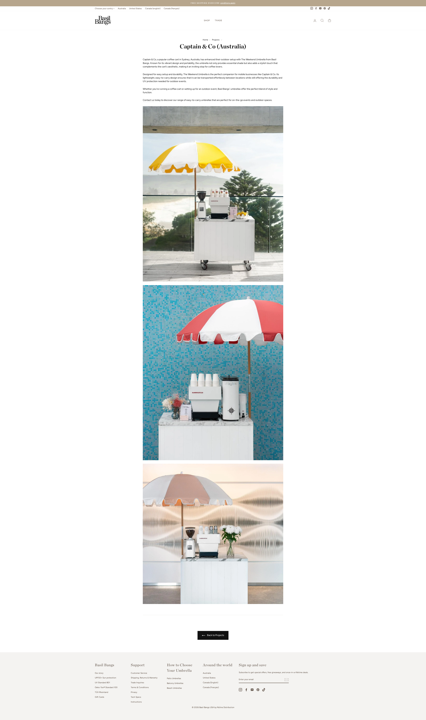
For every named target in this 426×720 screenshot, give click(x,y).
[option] (213, 3)
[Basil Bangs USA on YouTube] (252, 689)
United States (135, 8)
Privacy (134, 692)
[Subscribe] (286, 680)
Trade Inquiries (137, 682)
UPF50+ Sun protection (105, 678)
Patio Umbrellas (174, 678)
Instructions (136, 702)
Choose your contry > (104, 8)
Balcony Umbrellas (175, 683)
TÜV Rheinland (101, 692)
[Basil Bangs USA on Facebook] (246, 689)
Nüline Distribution (225, 707)
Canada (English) (210, 682)
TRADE (218, 20)
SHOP (207, 20)
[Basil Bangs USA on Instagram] (240, 689)
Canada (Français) (211, 687)
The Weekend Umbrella (253, 59)
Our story (99, 673)
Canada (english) (152, 8)
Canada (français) (171, 8)
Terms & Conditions (140, 687)
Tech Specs (136, 697)
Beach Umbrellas (174, 688)
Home (205, 40)
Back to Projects (215, 635)
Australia (122, 8)
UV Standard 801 (102, 682)
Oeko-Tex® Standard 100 (106, 687)
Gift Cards (99, 697)
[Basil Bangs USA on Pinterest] (258, 689)
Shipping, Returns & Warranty (144, 678)
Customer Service (139, 673)
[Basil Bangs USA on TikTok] (263, 689)
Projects (215, 40)
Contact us (148, 100)
